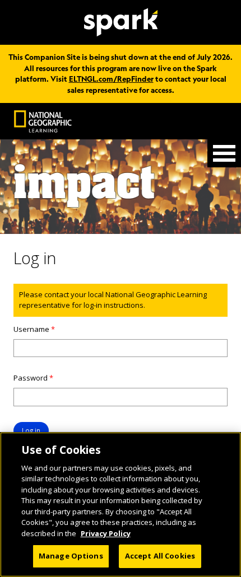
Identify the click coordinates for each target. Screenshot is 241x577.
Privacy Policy (106, 533)
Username (34, 329)
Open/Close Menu (224, 153)
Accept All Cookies (160, 556)
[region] (120, 504)
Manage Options (71, 556)
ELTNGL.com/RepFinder (111, 78)
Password (33, 378)
